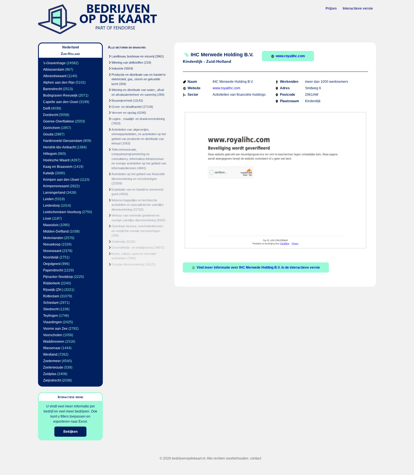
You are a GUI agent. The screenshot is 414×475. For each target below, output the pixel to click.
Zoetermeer (52, 361)
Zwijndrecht (52, 380)
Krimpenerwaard (56, 186)
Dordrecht (50, 115)
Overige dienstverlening (128, 264)
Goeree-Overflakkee (58, 121)
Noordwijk (51, 257)
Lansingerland (54, 193)
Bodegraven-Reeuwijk (60, 95)
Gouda (48, 134)
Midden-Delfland (56, 231)
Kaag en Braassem (57, 167)
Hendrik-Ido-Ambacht (59, 147)
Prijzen (331, 8)
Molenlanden (53, 238)
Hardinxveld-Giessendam (62, 141)
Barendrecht (52, 89)
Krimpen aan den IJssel (61, 180)
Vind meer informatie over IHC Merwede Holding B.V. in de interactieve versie (258, 267)
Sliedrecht (51, 309)
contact (255, 458)
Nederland (70, 47)
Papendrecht (53, 270)
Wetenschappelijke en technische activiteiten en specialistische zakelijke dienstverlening (138, 205)
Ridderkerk (51, 283)
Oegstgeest (52, 264)
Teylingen (50, 316)
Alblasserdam (53, 70)
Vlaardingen (52, 322)
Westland (50, 354)
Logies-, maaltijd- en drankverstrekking (138, 119)
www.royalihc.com (290, 56)
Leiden (48, 199)
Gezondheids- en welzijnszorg (132, 247)
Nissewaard (52, 251)
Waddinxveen (53, 342)
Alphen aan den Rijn (59, 82)
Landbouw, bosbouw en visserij (133, 56)
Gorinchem (51, 128)
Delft (46, 108)
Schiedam (51, 303)
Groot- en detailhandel (127, 106)
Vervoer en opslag (124, 112)
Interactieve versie (358, 8)
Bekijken (70, 432)
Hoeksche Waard (56, 160)
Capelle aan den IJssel (60, 102)
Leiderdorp (51, 206)
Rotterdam (51, 296)
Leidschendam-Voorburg (62, 212)
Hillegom (50, 154)
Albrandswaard (54, 76)
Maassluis (51, 225)
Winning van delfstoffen (127, 62)
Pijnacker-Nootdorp (58, 277)
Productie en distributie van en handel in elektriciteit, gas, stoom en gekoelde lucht (139, 79)
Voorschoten (52, 335)
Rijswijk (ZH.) (53, 290)
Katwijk (48, 173)
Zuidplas (49, 374)
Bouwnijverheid (122, 100)
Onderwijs (118, 241)
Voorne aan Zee (55, 329)
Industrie (117, 68)
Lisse (47, 218)
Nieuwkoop (52, 244)
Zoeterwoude (53, 367)
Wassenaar (52, 348)
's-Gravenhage (54, 63)
